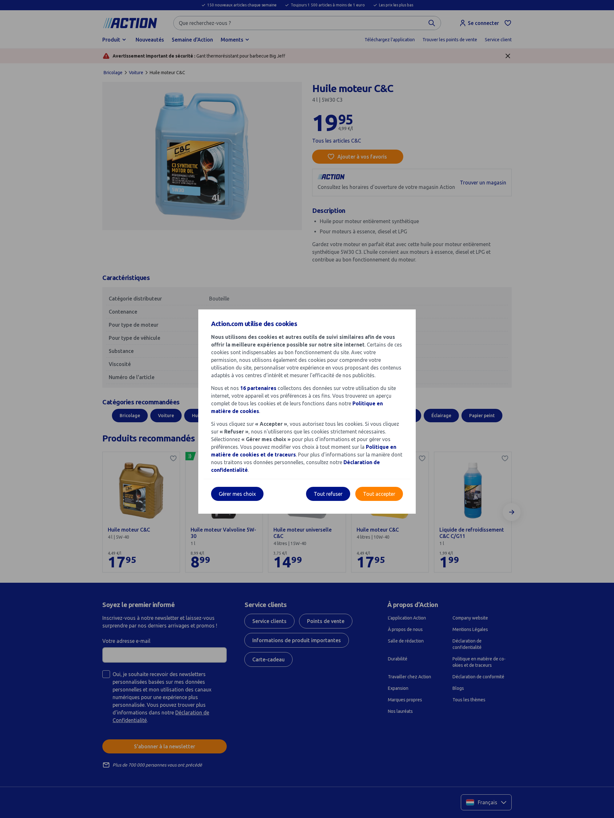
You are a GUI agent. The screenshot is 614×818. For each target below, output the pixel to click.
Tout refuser (328, 494)
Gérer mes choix (237, 494)
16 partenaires (258, 388)
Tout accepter (379, 494)
